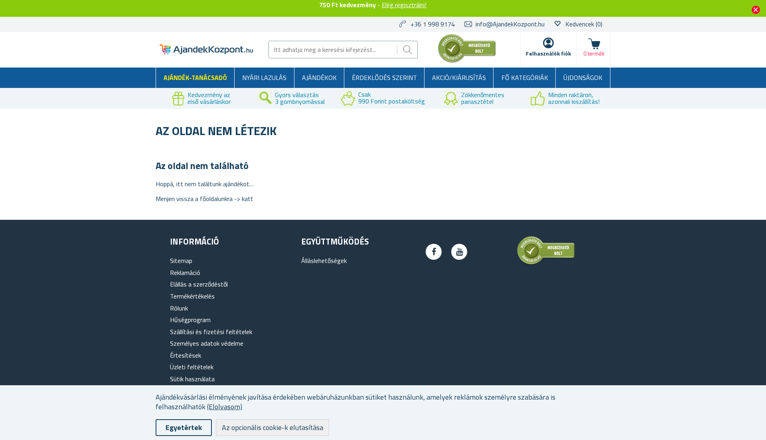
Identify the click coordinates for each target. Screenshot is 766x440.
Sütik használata (192, 379)
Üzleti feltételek (191, 367)
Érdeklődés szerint (384, 77)
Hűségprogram (190, 320)
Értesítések (185, 355)
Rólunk (179, 308)
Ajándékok (319, 77)
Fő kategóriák (524, 77)
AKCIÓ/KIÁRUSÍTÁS (459, 77)
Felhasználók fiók (548, 53)
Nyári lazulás (264, 77)
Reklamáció (185, 272)
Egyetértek (184, 427)
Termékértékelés (192, 296)
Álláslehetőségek (324, 260)
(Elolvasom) (224, 406)
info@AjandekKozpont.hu (510, 24)
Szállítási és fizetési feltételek (211, 331)
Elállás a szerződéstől (199, 284)
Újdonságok (582, 77)
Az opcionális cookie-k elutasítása (272, 427)
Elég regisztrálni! (404, 5)
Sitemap (181, 260)
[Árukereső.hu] (467, 61)
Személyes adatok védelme (206, 343)
